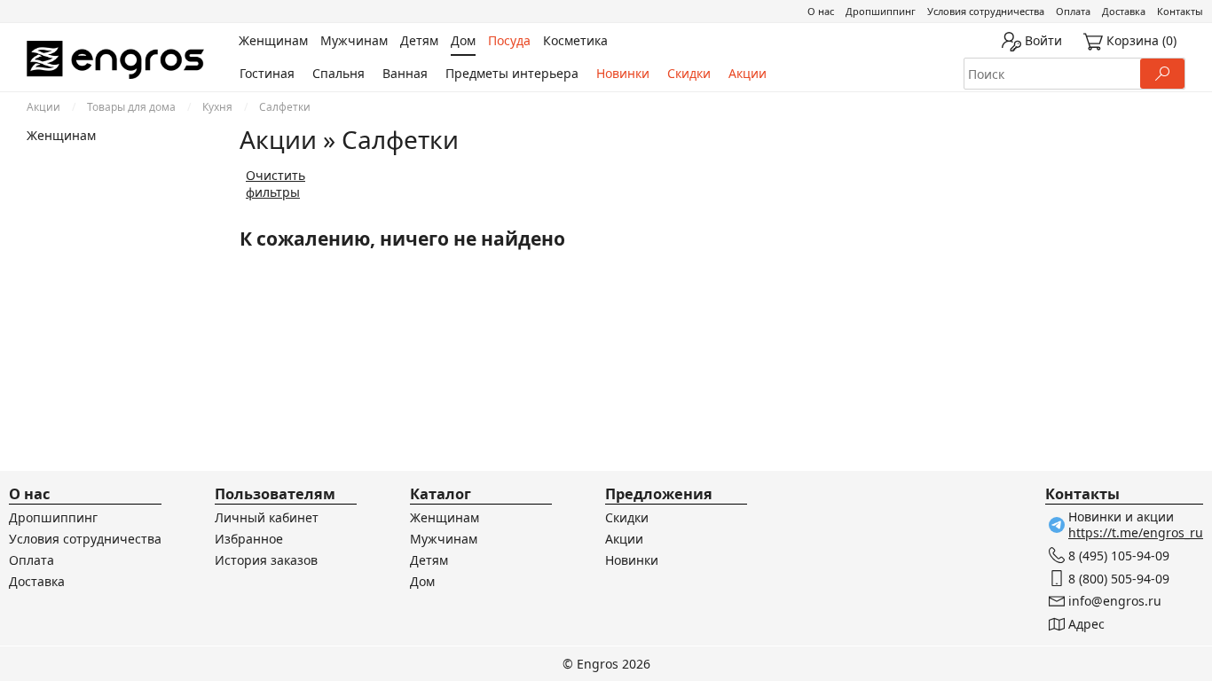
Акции (747, 73)
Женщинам (61, 135)
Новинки (622, 73)
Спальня (338, 73)
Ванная (405, 73)
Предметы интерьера (511, 73)
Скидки (689, 73)
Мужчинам (443, 538)
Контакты (1180, 11)
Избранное (249, 538)
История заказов (266, 560)
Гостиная (267, 73)
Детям (429, 560)
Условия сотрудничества (985, 11)
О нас (820, 11)
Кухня (217, 106)
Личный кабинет (267, 517)
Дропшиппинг (881, 11)
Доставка (1123, 11)
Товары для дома (131, 106)
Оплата (1073, 11)
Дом (422, 581)
